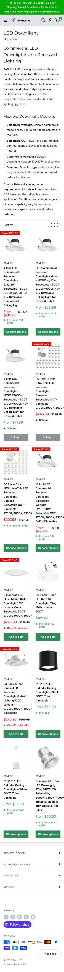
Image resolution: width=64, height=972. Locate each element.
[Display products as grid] (53, 225)
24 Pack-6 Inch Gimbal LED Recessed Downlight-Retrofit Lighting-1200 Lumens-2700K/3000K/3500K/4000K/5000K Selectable (16, 698)
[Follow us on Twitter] (12, 917)
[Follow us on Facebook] (6, 917)
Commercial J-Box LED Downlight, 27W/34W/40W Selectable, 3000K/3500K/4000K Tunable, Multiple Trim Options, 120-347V (48, 795)
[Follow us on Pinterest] (26, 917)
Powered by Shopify (15, 964)
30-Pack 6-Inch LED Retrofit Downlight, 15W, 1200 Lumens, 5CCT (46, 603)
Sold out (16, 437)
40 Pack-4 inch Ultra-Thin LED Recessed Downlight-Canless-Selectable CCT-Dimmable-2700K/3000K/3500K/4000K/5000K (48, 393)
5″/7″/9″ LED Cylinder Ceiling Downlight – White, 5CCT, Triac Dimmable (16, 789)
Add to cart (16, 636)
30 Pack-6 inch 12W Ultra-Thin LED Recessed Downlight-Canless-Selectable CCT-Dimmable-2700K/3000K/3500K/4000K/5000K (16, 499)
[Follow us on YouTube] (33, 917)
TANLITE (8, 263)
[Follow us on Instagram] (19, 917)
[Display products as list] (58, 225)
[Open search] (43, 20)
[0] (57, 20)
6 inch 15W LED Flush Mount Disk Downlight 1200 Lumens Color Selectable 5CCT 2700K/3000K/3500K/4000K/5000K (16, 605)
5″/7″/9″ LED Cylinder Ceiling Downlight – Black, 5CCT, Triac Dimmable (48, 692)
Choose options (16, 331)
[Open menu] (5, 20)
